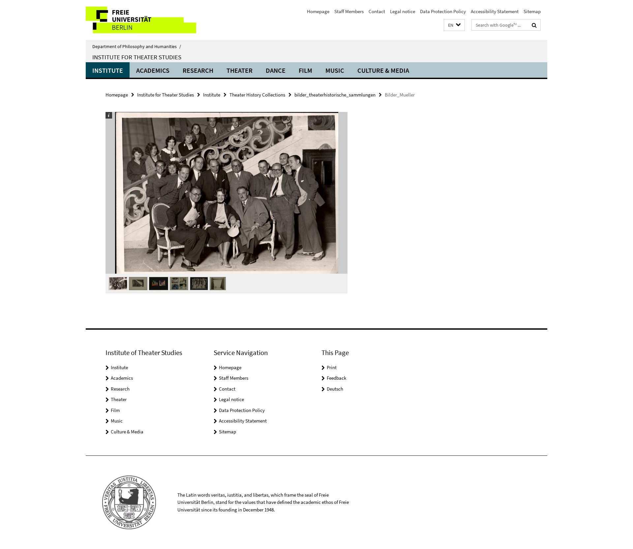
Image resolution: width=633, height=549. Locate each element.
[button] (454, 25)
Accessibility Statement (495, 11)
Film (305, 70)
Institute (107, 70)
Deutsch (335, 389)
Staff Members (349, 11)
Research (198, 70)
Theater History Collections (257, 95)
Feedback (336, 378)
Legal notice (402, 11)
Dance (276, 70)
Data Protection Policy (443, 11)
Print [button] (332, 367)
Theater (239, 70)
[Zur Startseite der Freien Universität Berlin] (141, 20)
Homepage (318, 11)
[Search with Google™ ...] (534, 25)
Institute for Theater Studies (136, 57)
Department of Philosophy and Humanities (136, 46)
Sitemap (532, 11)
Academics (152, 70)
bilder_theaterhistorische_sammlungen (335, 95)
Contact (377, 11)
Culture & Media (383, 70)
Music (334, 70)
